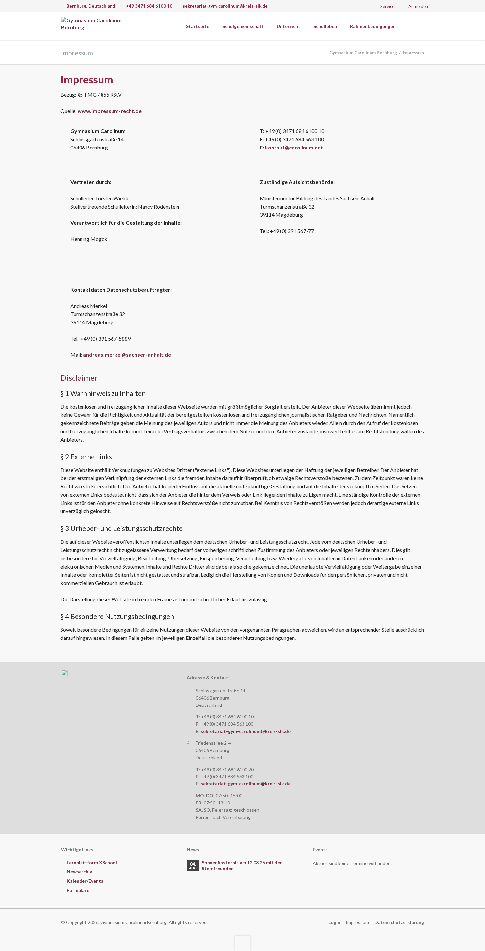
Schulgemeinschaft (243, 26)
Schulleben (325, 26)
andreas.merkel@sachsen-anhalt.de (127, 354)
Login (334, 922)
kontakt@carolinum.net (294, 147)
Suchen (416, 26)
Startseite (197, 26)
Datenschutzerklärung (399, 922)
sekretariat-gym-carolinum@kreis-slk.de (246, 731)
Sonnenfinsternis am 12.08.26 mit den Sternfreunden (242, 865)
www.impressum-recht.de (110, 111)
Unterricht (288, 26)
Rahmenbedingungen (373, 26)
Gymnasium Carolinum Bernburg (363, 52)
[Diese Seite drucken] (415, 81)
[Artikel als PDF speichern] (422, 81)
